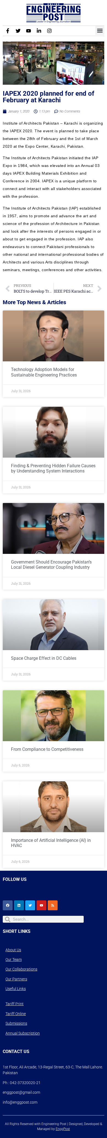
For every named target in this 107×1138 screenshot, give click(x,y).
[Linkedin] (19, 905)
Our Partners (16, 979)
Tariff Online (15, 1013)
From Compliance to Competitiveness (47, 749)
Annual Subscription (22, 1033)
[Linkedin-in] (39, 31)
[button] (99, 30)
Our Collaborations (21, 969)
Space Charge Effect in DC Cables (43, 658)
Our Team (13, 959)
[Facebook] (8, 905)
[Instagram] (49, 31)
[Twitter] (18, 31)
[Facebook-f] (8, 31)
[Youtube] (28, 31)
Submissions (16, 1023)
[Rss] (53, 905)
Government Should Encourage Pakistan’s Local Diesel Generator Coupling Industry (51, 564)
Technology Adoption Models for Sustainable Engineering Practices (44, 372)
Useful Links (15, 988)
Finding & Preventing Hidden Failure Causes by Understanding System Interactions (53, 468)
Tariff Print (14, 1004)
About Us (13, 950)
